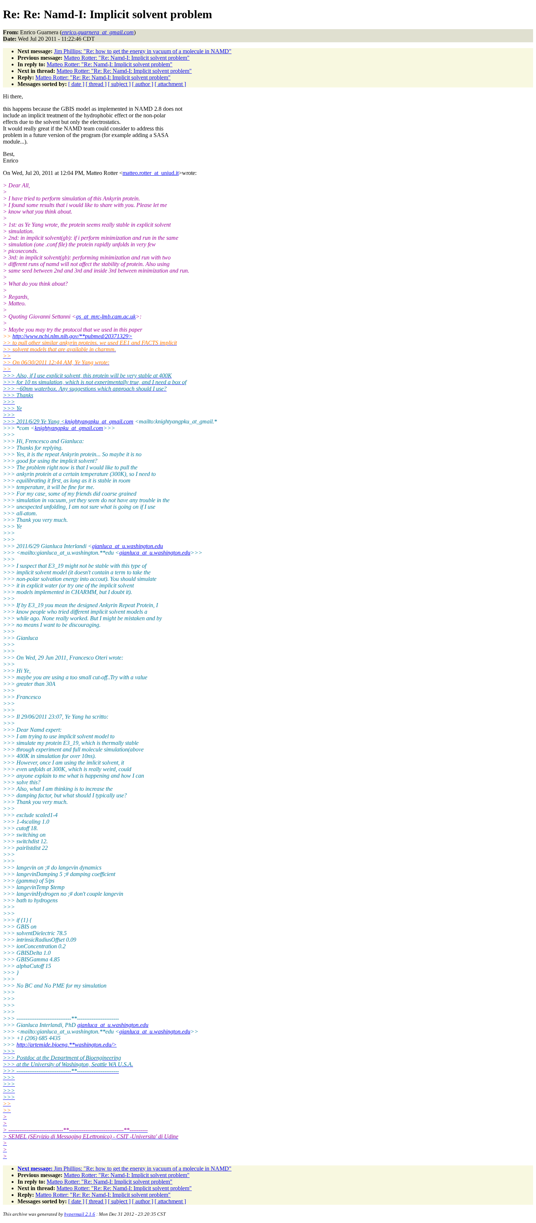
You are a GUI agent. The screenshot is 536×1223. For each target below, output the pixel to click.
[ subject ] (119, 84)
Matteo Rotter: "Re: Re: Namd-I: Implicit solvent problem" (124, 71)
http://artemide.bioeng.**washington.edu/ (66, 1045)
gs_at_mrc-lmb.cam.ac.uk (106, 316)
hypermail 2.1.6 (79, 1214)
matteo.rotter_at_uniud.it (151, 173)
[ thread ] (96, 84)
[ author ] (142, 84)
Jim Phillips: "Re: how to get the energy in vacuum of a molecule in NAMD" (143, 51)
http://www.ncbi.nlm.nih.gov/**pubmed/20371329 (72, 336)
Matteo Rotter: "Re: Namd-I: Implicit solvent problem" (127, 58)
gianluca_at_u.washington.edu (127, 546)
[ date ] (76, 84)
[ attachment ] (170, 84)
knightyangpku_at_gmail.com (99, 421)
